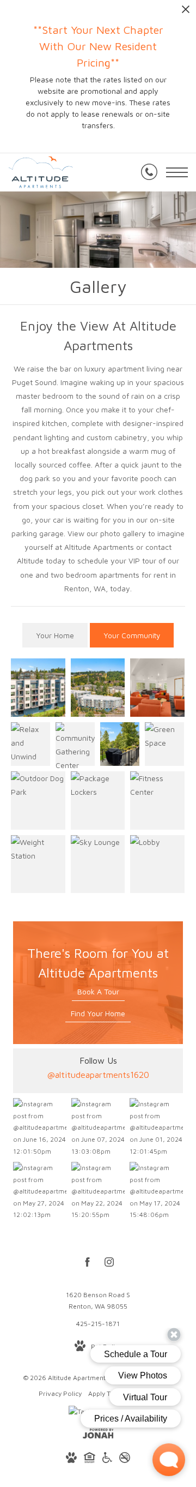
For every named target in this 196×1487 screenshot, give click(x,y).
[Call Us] (149, 172)
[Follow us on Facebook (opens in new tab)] (87, 1264)
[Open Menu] (177, 172)
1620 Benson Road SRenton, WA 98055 (98, 1301)
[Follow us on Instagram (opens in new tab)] (109, 1264)
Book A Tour (98, 991)
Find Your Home (98, 1013)
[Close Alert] (185, 12)
